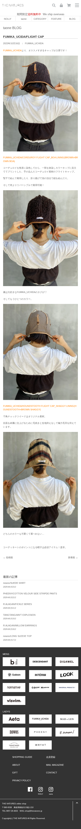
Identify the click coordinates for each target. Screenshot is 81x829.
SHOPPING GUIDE (22, 757)
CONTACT (51, 772)
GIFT (15, 772)
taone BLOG (12, 28)
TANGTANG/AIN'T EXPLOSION (19, 615)
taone (24, 19)
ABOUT (16, 765)
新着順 (71, 557)
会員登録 (50, 757)
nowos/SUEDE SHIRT (14, 583)
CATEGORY (40, 19)
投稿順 (9, 557)
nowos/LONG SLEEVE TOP (17, 636)
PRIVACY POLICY (21, 780)
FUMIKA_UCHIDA (34, 43)
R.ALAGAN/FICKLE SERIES (17, 604)
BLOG (72, 19)
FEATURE (56, 19)
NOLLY (7, 19)
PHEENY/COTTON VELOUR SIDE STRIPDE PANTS (30, 593)
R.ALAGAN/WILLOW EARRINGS (20, 625)
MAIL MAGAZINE (55, 765)
